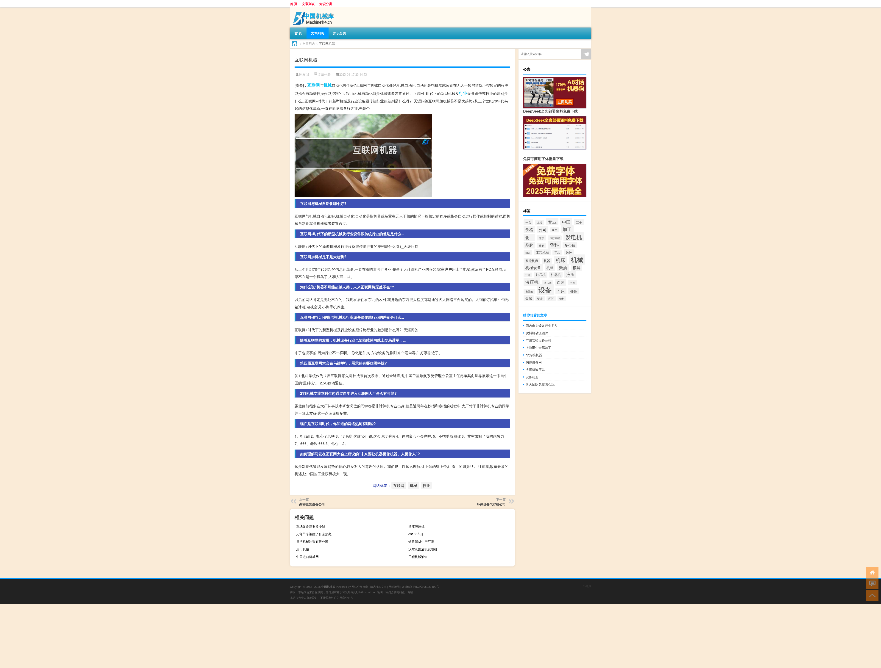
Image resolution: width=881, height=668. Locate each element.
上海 (539, 222)
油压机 (541, 274)
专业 (552, 221)
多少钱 (569, 245)
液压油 (548, 282)
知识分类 (325, 3)
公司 (542, 229)
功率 (554, 230)
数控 (569, 252)
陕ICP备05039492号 (426, 586)
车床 (561, 291)
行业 (463, 93)
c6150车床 (416, 534)
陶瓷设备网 (534, 362)
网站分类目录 (359, 586)
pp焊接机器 (534, 355)
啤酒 (541, 245)
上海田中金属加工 (538, 347)
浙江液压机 (416, 526)
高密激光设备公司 (312, 504)
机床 (560, 260)
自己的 (529, 291)
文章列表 (308, 3)
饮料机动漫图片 (537, 333)
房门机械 (302, 549)
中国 (566, 222)
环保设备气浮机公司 (491, 504)
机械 (327, 85)
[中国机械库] (314, 9)
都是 (573, 291)
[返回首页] (871, 572)
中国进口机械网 (307, 556)
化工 (529, 237)
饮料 (561, 298)
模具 (576, 267)
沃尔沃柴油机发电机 (422, 549)
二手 (579, 222)
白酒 (560, 282)
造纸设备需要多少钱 (310, 526)
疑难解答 (407, 586)
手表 (557, 252)
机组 (549, 267)
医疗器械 (555, 238)
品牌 (529, 245)
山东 (527, 252)
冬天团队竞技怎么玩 (540, 384)
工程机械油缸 (418, 556)
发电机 (573, 237)
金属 (528, 298)
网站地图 (394, 586)
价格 (529, 229)
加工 (567, 229)
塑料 (554, 244)
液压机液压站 (535, 369)
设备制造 (532, 377)
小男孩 (587, 586)
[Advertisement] (137, 636)
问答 (551, 298)
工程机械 (542, 252)
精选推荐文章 (378, 586)
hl (308, 74)
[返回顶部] (871, 595)
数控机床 (531, 260)
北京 (541, 238)
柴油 (563, 267)
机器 (547, 260)
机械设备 (533, 267)
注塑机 (556, 274)
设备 (545, 289)
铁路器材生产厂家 (421, 541)
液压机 (531, 282)
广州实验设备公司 (538, 340)
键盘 (540, 298)
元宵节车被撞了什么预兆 (314, 534)
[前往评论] (871, 583)
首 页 (293, 3)
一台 (528, 222)
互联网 (313, 85)
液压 (570, 274)
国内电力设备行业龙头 (542, 325)
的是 (572, 282)
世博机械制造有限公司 (312, 541)
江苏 (527, 275)
